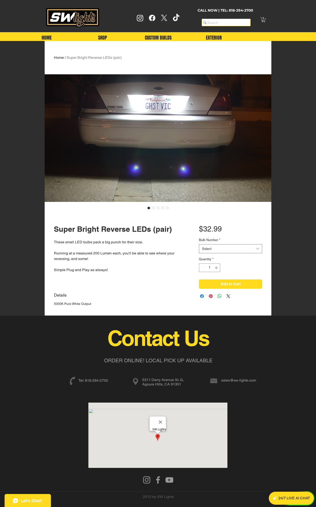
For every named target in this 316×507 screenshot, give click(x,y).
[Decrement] (202, 268)
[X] (164, 18)
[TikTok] (176, 18)
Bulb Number (209, 240)
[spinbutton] (209, 268)
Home (59, 57)
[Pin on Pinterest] (211, 296)
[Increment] (217, 268)
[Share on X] (228, 296)
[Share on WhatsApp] (219, 296)
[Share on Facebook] (202, 296)
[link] (263, 19)
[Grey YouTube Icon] (169, 480)
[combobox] (230, 248)
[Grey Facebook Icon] (158, 480)
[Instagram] (140, 18)
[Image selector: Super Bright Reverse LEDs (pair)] (148, 208)
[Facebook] (152, 18)
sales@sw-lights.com (238, 380)
